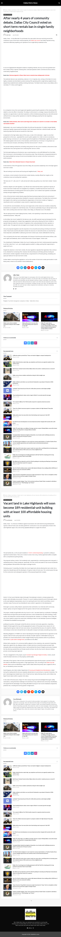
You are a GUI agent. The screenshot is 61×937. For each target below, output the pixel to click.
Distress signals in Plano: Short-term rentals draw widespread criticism (29, 75)
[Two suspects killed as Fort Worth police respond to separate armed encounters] (7, 404)
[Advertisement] (30, 55)
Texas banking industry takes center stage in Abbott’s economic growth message (32, 395)
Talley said (40, 171)
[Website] (14, 289)
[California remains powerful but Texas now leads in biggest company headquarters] (7, 357)
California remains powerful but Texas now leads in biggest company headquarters (32, 355)
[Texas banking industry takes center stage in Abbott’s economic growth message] (7, 397)
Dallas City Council (35, 40)
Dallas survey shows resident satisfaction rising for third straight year (11, 324)
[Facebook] (28, 928)
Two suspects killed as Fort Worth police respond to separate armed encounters (31, 401)
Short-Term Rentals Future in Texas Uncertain (22, 162)
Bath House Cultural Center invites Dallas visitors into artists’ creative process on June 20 (34, 368)
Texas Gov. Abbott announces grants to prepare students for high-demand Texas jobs (33, 408)
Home (5, 10)
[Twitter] (29, 928)
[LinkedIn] (31, 928)
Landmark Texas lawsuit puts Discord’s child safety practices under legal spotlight (32, 388)
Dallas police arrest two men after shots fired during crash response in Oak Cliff (30, 324)
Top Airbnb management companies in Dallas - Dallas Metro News (23, 300)
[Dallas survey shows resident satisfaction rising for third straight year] (11, 317)
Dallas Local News (12, 10)
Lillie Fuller (8, 35)
